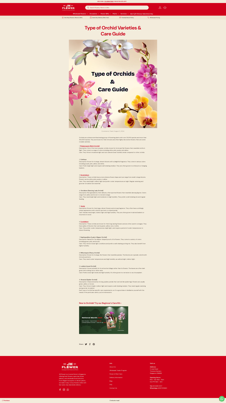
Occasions (93, 14)
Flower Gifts (105, 14)
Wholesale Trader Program (118, 370)
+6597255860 (162, 388)
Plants (115, 14)
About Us (113, 367)
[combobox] (117, 7)
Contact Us (113, 388)
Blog (111, 381)
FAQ (111, 385)
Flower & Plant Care (116, 374)
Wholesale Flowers (79, 14)
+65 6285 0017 (157, 386)
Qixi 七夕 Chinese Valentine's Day (141, 14)
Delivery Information (116, 377)
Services (124, 14)
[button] (165, 7)
